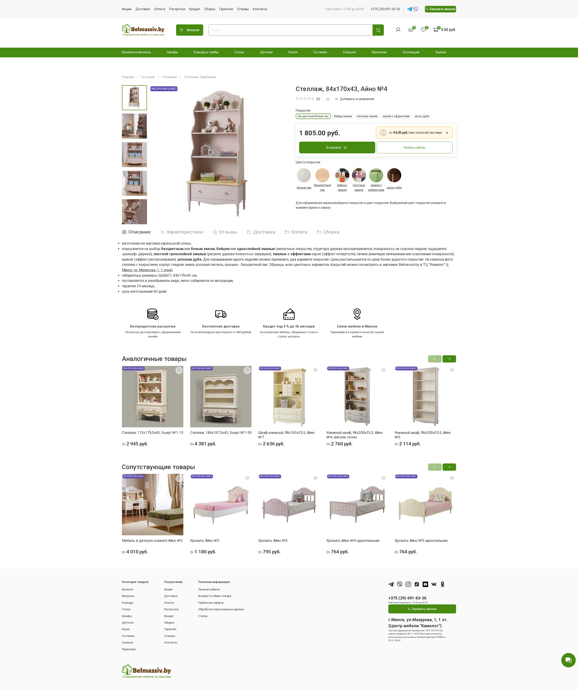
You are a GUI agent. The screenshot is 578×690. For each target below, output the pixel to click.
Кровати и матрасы (136, 52)
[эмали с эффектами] (376, 175)
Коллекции (411, 52)
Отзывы (243, 9)
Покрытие (303, 110)
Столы (239, 52)
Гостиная (320, 52)
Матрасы (128, 596)
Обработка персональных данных (221, 609)
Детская (266, 52)
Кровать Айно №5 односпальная (421, 540)
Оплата (159, 9)
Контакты (260, 9)
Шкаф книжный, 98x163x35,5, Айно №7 (286, 434)
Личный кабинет (209, 589)
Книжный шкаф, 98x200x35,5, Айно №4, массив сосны (354, 434)
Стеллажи (169, 77)
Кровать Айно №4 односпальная (352, 540)
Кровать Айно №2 (204, 540)
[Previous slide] (157, 155)
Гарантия (226, 9)
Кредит (194, 9)
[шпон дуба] (394, 175)
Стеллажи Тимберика (200, 77)
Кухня (293, 52)
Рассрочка (177, 9)
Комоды (127, 602)
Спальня (349, 52)
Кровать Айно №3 (273, 540)
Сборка (209, 9)
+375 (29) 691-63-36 (385, 9)
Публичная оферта (211, 602)
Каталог (193, 30)
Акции (126, 9)
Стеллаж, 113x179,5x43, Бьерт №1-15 (152, 432)
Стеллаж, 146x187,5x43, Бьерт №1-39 (221, 432)
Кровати (127, 589)
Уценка (440, 52)
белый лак (304, 187)
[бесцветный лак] (322, 175)
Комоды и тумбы (206, 52)
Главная (128, 77)
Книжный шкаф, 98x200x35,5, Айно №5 (423, 434)
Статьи (202, 616)
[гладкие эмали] (359, 175)
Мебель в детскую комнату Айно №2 (152, 540)
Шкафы (172, 52)
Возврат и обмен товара (214, 596)
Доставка (142, 9)
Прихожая (379, 52)
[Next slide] (134, 220)
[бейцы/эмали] (342, 175)
